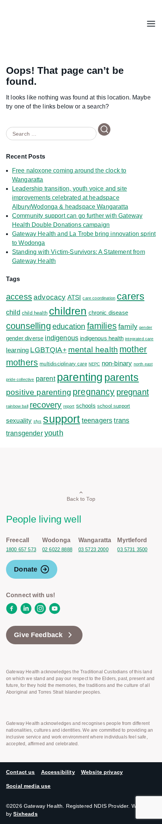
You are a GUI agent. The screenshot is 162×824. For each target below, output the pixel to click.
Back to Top (81, 499)
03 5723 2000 (93, 549)
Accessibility (58, 772)
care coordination (99, 298)
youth (53, 433)
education (68, 326)
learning (17, 350)
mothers (22, 362)
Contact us (20, 772)
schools (86, 405)
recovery (45, 405)
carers (130, 296)
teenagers (97, 420)
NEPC (94, 364)
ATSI (74, 297)
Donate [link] (25, 569)
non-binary (117, 363)
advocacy (50, 297)
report (69, 406)
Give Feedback (38, 635)
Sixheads (25, 814)
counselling (28, 326)
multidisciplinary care (63, 364)
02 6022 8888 (57, 549)
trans (121, 420)
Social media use (28, 786)
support (61, 419)
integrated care (139, 338)
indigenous (61, 338)
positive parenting (38, 392)
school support (113, 406)
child (13, 312)
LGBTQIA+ (48, 350)
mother (133, 349)
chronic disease (108, 312)
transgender (24, 433)
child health (34, 313)
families (102, 326)
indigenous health (102, 338)
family (128, 326)
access (19, 296)
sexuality (19, 420)
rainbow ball (17, 406)
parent (45, 378)
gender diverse (24, 338)
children (68, 311)
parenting (79, 377)
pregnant (132, 392)
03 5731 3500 (132, 549)
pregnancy (94, 392)
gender (145, 327)
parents (121, 377)
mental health (93, 349)
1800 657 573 (21, 549)
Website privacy (102, 772)
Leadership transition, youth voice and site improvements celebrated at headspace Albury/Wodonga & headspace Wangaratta (70, 197)
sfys (38, 421)
